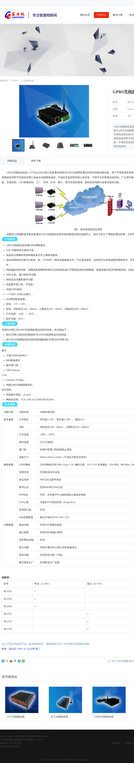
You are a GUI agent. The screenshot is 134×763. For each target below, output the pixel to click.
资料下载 (36, 161)
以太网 (31, 649)
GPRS (20, 649)
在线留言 (116, 743)
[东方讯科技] (31, 19)
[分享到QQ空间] (7, 661)
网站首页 (85, 15)
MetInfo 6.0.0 (59, 760)
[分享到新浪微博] (11, 661)
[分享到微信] (23, 661)
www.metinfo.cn (84, 760)
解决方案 (118, 15)
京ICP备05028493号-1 (10, 746)
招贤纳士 (129, 743)
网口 (37, 649)
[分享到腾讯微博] (15, 661)
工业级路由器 (27, 80)
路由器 (12, 649)
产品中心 (101, 15)
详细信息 (12, 161)
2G (25, 649)
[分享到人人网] (19, 661)
